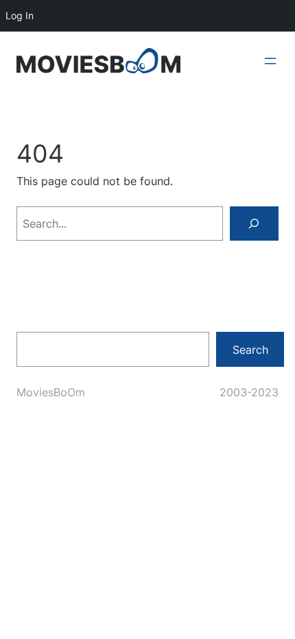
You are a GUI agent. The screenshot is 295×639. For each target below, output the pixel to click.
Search (250, 350)
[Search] (254, 223)
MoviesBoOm (50, 392)
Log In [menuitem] (19, 15)
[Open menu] (270, 61)
